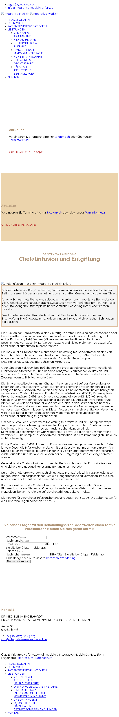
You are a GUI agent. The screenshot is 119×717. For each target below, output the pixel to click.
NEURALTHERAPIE (25, 39)
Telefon (11, 551)
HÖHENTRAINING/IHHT (28, 56)
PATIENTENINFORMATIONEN (27, 26)
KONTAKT (14, 77)
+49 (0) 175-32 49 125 (20, 4)
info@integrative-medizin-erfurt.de (30, 7)
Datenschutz (43, 657)
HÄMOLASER (21, 66)
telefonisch (62, 136)
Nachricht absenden (18, 561)
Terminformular (19, 140)
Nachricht (13, 554)
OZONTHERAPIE (23, 63)
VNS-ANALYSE (22, 32)
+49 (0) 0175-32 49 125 (21, 636)
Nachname (13, 540)
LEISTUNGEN (16, 29)
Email (10, 544)
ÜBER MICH (15, 23)
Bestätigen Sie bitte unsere (42, 558)
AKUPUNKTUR (22, 36)
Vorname (12, 537)
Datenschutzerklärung (60, 558)
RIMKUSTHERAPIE (24, 49)
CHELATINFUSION (24, 60)
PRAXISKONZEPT (19, 19)
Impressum (25, 657)
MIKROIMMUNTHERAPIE (28, 53)
